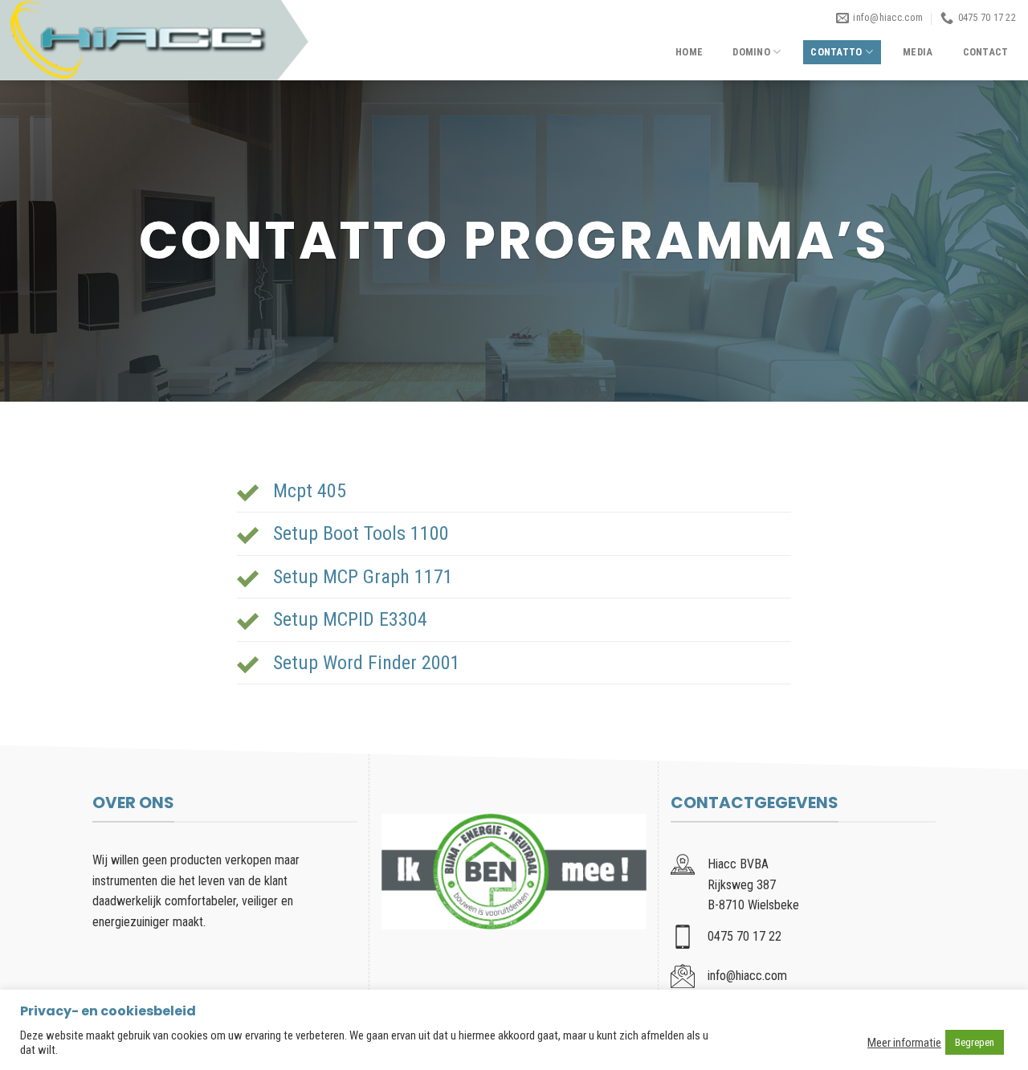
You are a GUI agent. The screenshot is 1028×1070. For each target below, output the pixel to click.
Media (917, 52)
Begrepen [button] (974, 1042)
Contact (986, 52)
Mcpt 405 (309, 491)
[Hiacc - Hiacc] (154, 40)
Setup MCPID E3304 (350, 619)
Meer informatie (904, 1042)
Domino (751, 52)
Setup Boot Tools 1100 (361, 533)
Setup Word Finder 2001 (366, 662)
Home (689, 52)
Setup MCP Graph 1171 (363, 577)
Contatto (836, 52)
